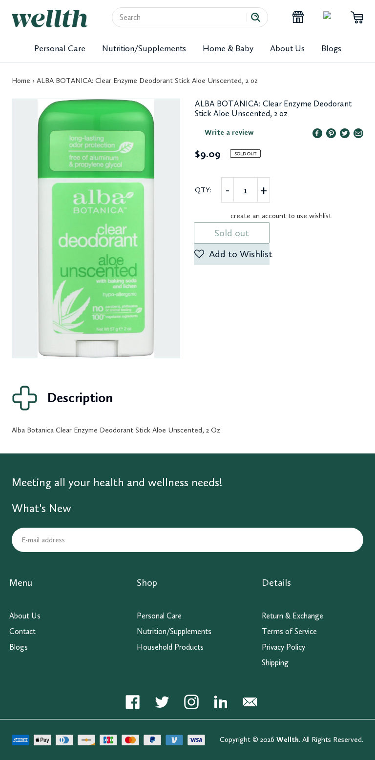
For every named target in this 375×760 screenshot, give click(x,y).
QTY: (203, 189)
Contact (22, 631)
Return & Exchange (292, 615)
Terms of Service (289, 631)
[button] (232, 254)
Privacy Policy (283, 647)
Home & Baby (228, 48)
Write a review (229, 132)
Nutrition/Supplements (144, 48)
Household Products (170, 647)
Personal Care (59, 48)
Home (21, 80)
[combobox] (183, 17)
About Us (287, 48)
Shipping (275, 662)
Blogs (331, 48)
